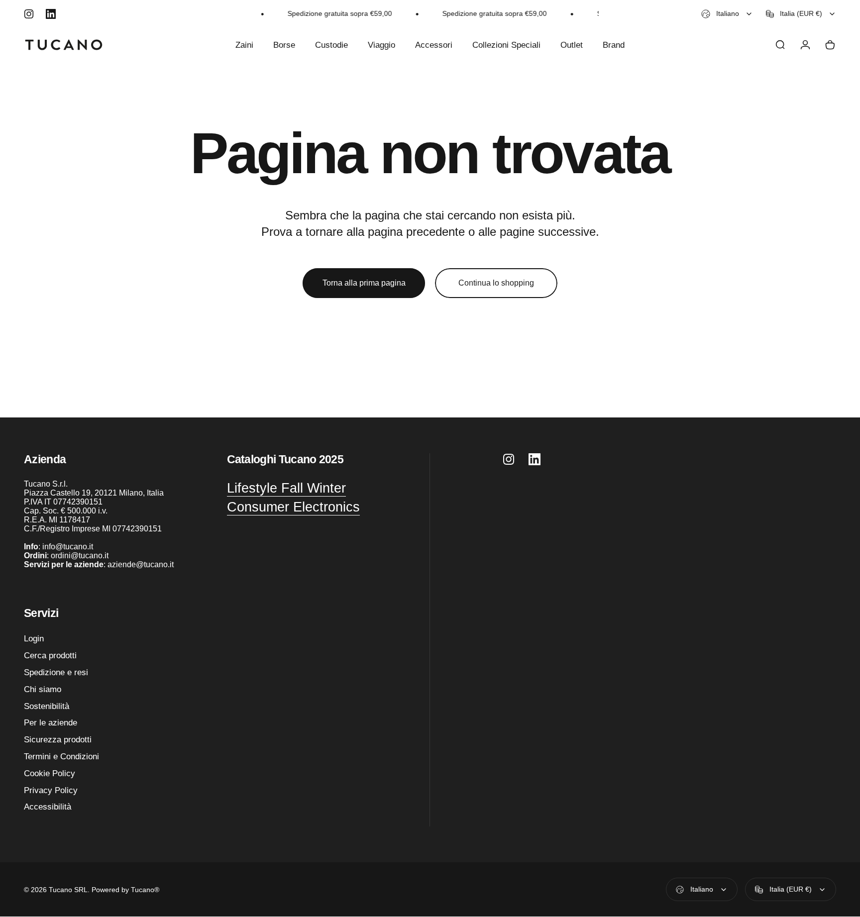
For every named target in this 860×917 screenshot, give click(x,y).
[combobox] (727, 14)
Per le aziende (50, 723)
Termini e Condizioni (61, 756)
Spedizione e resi (56, 672)
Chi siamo (42, 689)
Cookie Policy (49, 773)
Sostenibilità (46, 706)
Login (34, 638)
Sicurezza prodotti (58, 739)
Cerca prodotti (50, 655)
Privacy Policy (51, 790)
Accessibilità (47, 807)
